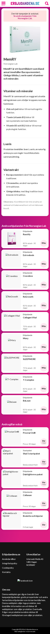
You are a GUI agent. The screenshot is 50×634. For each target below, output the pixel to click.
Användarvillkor (9, 559)
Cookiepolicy (8, 568)
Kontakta (6, 572)
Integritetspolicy (9, 563)
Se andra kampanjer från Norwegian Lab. (25, 17)
